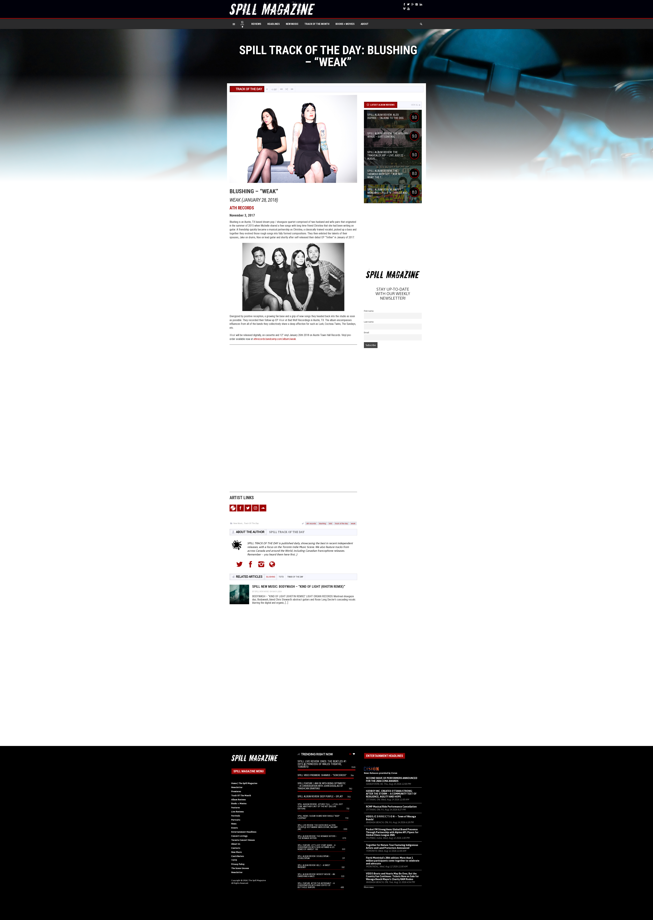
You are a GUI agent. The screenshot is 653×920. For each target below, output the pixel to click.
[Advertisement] (393, 237)
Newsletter (236, 787)
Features (235, 807)
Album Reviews (238, 799)
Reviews (256, 23)
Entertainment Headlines (243, 832)
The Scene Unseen (240, 868)
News (234, 824)
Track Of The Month (317, 23)
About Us (235, 844)
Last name (369, 322)
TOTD (234, 860)
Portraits (235, 820)
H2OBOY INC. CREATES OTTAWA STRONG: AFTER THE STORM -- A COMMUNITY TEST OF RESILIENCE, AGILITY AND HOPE (391, 794)
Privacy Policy (238, 864)
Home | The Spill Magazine (244, 783)
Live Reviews (237, 812)
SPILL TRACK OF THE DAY (287, 532)
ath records (311, 523)
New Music (292, 23)
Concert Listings (239, 836)
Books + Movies (345, 23)
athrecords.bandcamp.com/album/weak (275, 339)
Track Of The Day (251, 523)
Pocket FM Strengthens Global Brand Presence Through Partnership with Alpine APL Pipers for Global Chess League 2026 (392, 832)
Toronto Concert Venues (243, 840)
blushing (322, 523)
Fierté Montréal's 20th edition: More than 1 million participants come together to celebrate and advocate (392, 860)
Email (366, 332)
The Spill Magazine (257, 880)
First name (369, 311)
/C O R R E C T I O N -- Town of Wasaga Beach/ (391, 818)
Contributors (237, 856)
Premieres (236, 791)
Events (234, 828)
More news (369, 887)
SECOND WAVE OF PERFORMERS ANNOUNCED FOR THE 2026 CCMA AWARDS (391, 779)
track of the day (341, 523)
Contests (235, 848)
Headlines (273, 23)
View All (414, 105)
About (365, 23)
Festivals (235, 816)
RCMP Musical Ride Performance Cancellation (391, 806)
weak (353, 523)
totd (330, 523)
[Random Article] (286, 89)
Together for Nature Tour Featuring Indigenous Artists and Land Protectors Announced (392, 846)
